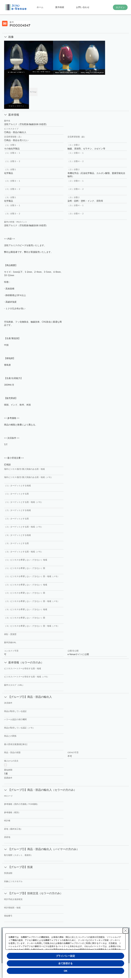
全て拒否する (65, 963)
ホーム (40, 7)
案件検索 (59, 7)
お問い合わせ (82, 7)
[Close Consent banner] (125, 930)
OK (65, 970)
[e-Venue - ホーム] (16, 7)
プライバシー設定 (65, 955)
